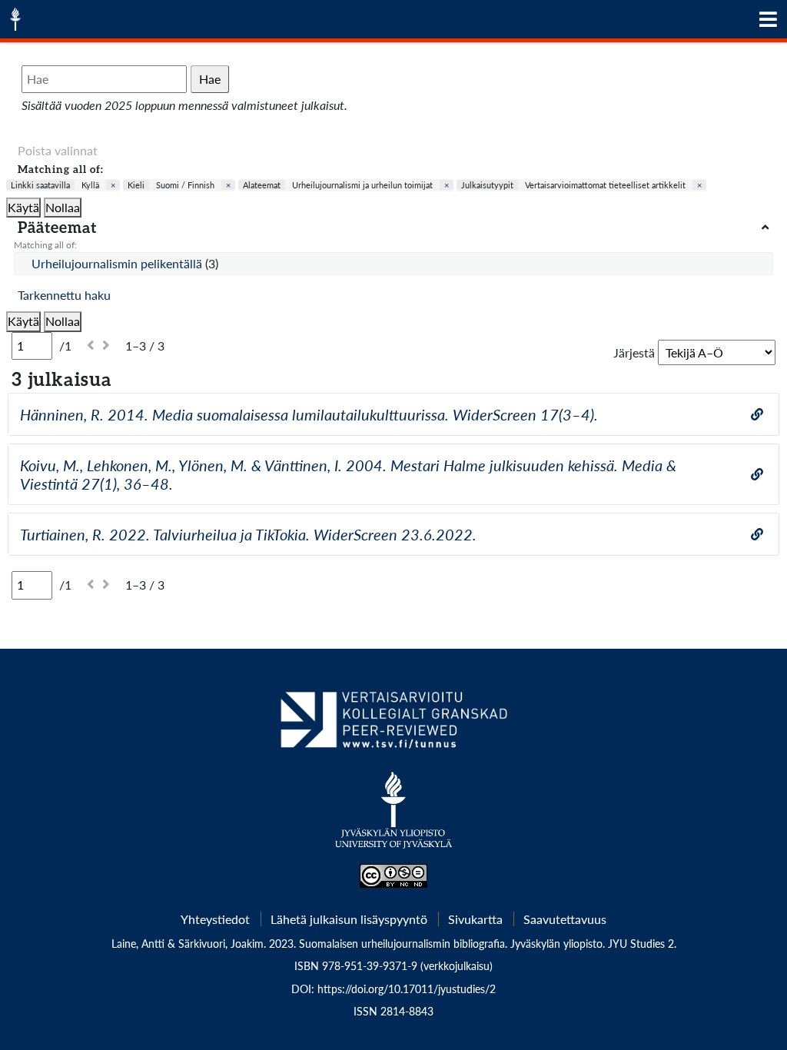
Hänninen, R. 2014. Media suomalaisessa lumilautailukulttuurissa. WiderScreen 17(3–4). (309, 414)
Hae (210, 78)
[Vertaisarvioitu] (393, 726)
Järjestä (634, 352)
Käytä (23, 207)
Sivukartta (475, 919)
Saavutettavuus (564, 919)
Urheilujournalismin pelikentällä (118, 263)
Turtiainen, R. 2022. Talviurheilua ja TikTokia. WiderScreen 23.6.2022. (248, 534)
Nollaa (62, 207)
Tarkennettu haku (64, 294)
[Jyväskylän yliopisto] (394, 818)
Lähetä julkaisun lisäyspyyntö (349, 919)
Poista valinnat (58, 150)
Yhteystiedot (215, 919)
